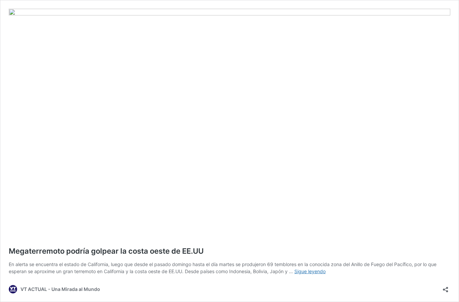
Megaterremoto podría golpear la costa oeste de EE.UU (106, 251)
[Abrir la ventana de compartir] (445, 287)
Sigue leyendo (310, 271)
